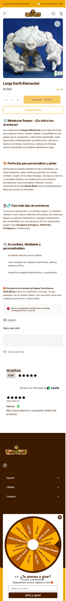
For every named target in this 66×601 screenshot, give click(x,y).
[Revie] (53, 388)
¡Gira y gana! (33, 595)
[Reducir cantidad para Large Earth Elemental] (6, 99)
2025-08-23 (12, 401)
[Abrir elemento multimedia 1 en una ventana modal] (57, 24)
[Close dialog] (60, 517)
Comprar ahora (33, 110)
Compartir (11, 320)
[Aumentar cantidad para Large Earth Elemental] (18, 99)
